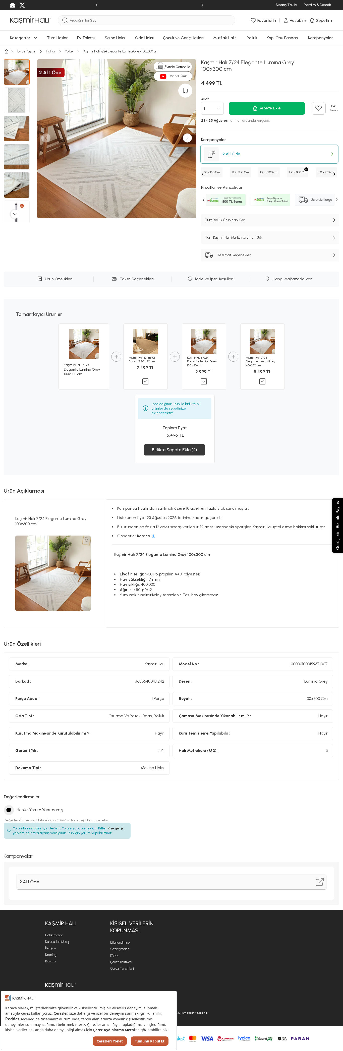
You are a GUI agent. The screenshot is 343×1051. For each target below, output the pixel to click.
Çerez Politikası (121, 962)
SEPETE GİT (171, 52)
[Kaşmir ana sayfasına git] (60, 985)
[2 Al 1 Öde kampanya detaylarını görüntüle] (320, 882)
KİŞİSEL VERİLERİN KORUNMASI (131, 927)
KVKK (114, 955)
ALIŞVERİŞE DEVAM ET (171, 39)
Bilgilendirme (120, 942)
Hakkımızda (54, 935)
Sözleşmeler (119, 949)
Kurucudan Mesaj (57, 942)
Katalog (50, 955)
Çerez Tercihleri (122, 968)
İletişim (50, 948)
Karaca (50, 961)
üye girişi (115, 828)
